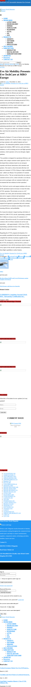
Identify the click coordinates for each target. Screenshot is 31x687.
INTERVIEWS (11, 29)
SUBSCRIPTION (8, 48)
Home (1, 64)
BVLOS (7, 482)
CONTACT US (8, 59)
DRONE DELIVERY (12, 24)
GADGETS (10, 39)
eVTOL (9, 31)
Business (7, 481)
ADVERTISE (7, 56)
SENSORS (10, 43)
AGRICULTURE (11, 28)
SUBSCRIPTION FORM (14, 54)
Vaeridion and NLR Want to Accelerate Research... (15, 674)
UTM (6, 514)
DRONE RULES (9, 491)
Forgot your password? (6, 585)
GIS (8, 33)
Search (18, 62)
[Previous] (6, 0)
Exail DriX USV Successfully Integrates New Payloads (15, 2)
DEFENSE (9, 26)
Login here (21, 599)
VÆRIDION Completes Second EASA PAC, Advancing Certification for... (13, 295)
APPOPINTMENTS (10, 479)
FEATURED (8, 495)
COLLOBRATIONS (10, 484)
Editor (7, 82)
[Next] (7, 0)
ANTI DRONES (8, 46)
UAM (6, 510)
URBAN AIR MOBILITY (12, 513)
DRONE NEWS (7, 20)
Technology (7, 508)
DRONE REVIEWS (10, 490)
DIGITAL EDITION (12, 52)
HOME (5, 18)
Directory (6, 57)
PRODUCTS (7, 37)
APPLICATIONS (12, 44)
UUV (8, 35)
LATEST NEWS (11, 22)
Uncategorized (8, 511)
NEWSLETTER (11, 50)
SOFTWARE (10, 41)
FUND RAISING (9, 496)
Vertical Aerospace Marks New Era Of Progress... (14, 668)
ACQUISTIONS (9, 473)
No (13, 607)
